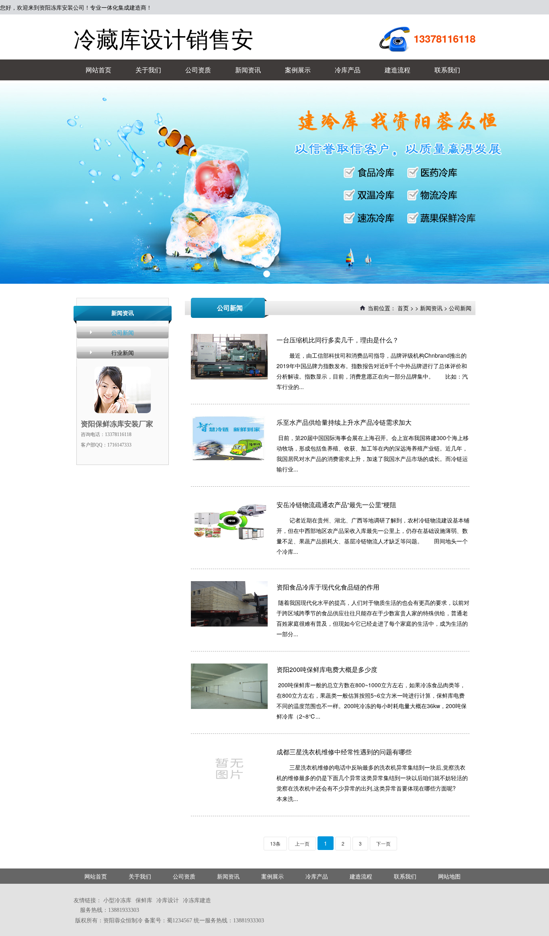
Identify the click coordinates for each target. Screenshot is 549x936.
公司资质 (198, 69)
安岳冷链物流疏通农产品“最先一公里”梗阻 (336, 504)
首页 (403, 308)
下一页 (383, 843)
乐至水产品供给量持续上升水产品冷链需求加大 (344, 422)
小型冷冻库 (117, 900)
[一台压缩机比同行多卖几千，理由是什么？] (229, 356)
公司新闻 (122, 332)
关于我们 (148, 69)
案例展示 (298, 69)
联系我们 (447, 69)
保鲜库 (143, 900)
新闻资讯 (248, 69)
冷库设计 (167, 900)
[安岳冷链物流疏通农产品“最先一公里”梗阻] (229, 521)
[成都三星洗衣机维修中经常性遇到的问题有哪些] (229, 768)
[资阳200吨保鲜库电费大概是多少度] (229, 686)
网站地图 (449, 876)
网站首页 (98, 69)
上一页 (302, 843)
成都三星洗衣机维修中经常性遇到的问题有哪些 (344, 751)
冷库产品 (348, 69)
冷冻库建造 (197, 900)
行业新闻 (122, 352)
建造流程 (397, 69)
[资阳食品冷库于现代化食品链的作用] (229, 604)
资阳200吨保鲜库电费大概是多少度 (327, 669)
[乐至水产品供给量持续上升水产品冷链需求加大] (229, 439)
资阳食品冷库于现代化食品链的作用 (328, 587)
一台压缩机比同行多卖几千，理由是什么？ (338, 339)
